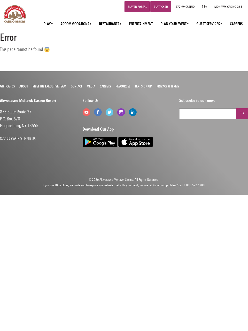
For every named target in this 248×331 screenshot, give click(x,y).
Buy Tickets (161, 6)
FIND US (30, 138)
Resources (123, 86)
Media (91, 86)
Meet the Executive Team (49, 86)
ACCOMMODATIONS (75, 24)
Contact (76, 86)
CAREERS (236, 24)
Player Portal (137, 6)
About (23, 86)
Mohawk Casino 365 (228, 6)
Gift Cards (7, 86)
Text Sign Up (143, 86)
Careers (105, 86)
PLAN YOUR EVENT (173, 24)
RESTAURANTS (109, 24)
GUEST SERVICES (208, 24)
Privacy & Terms (167, 86)
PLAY (47, 24)
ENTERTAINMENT (141, 24)
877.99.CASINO (185, 6)
